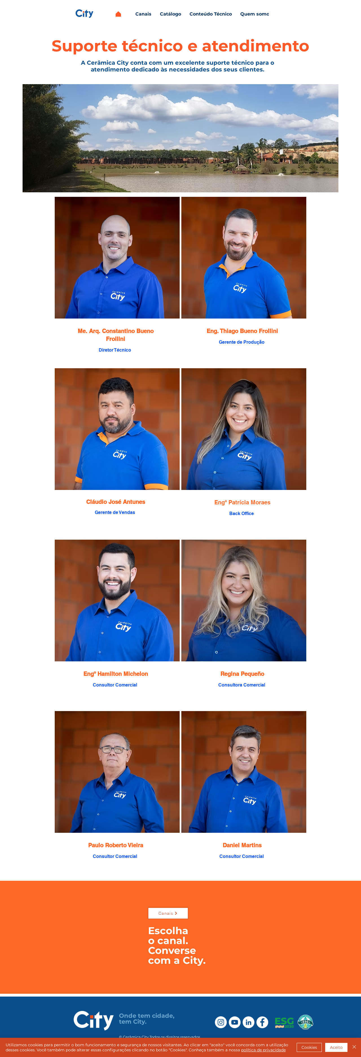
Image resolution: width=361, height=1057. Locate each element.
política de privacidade (263, 1049)
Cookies (309, 1047)
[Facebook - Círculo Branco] (262, 1022)
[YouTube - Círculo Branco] (235, 1022)
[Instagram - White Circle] (221, 1022)
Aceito (336, 1047)
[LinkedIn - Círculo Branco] (248, 1022)
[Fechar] (354, 1047)
